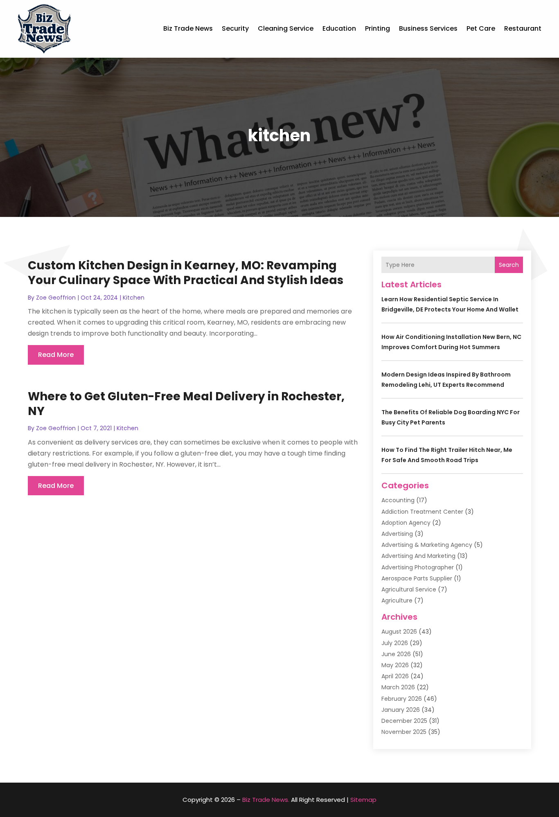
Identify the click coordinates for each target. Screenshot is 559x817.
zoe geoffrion (56, 297)
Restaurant (522, 28)
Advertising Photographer (417, 567)
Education (339, 28)
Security (235, 28)
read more (56, 354)
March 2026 (398, 687)
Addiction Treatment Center (422, 512)
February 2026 (401, 699)
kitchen (133, 297)
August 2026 (399, 631)
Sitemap (363, 799)
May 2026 (395, 665)
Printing (377, 28)
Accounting (398, 500)
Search (509, 265)
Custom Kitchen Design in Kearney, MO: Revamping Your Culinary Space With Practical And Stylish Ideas (185, 272)
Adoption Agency (406, 523)
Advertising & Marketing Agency (426, 545)
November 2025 (403, 732)
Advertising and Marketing (418, 556)
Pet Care (481, 28)
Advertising (397, 534)
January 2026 (400, 710)
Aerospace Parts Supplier (416, 578)
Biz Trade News (188, 28)
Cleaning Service (285, 28)
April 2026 (395, 676)
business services (428, 28)
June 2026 (396, 654)
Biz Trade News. (265, 799)
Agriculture (396, 600)
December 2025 (404, 721)
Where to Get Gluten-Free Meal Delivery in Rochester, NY (186, 403)
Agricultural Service (408, 589)
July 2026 (394, 643)
